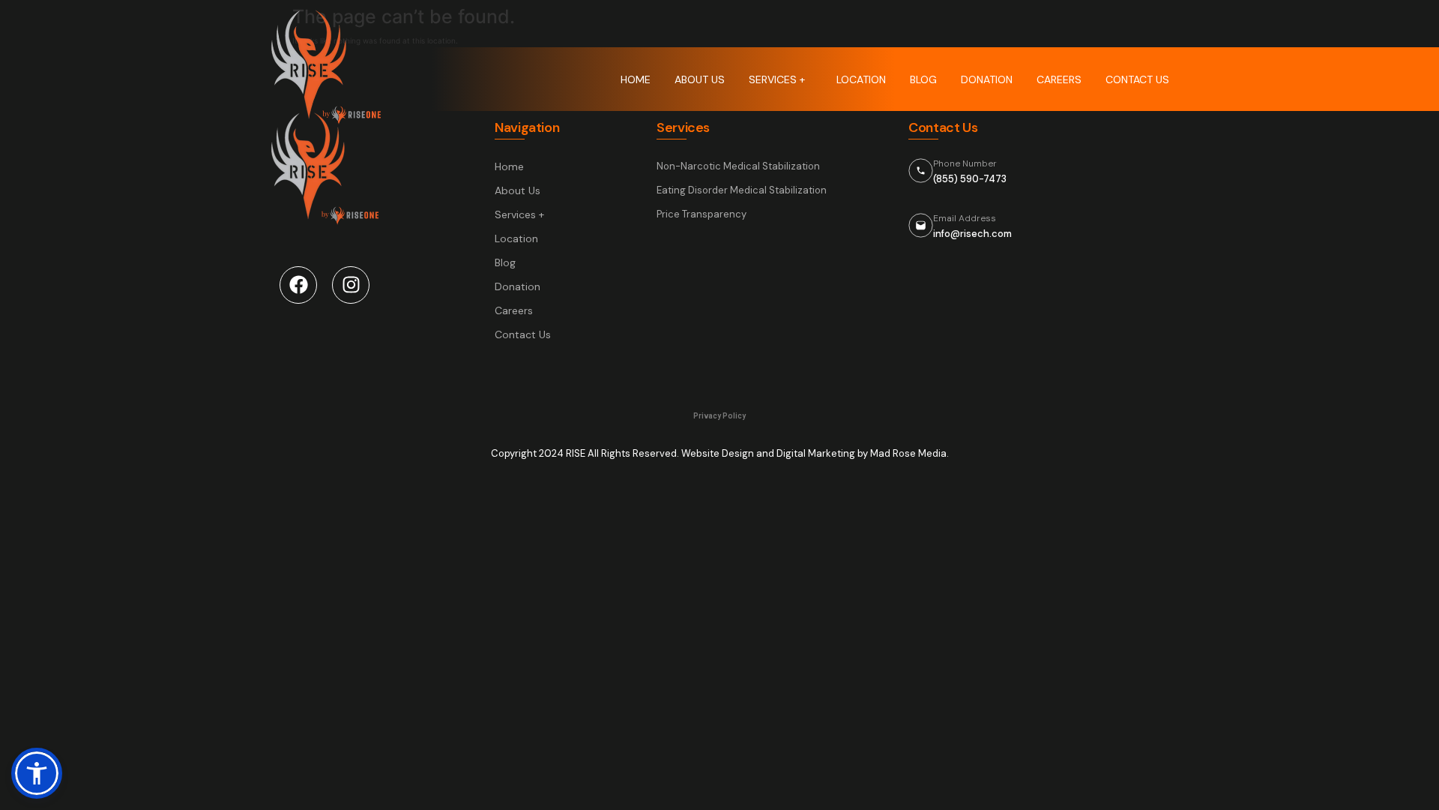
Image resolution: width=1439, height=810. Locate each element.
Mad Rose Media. (909, 453)
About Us (700, 79)
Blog (923, 79)
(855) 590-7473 (970, 178)
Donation (987, 79)
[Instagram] (350, 285)
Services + (777, 79)
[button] (36, 773)
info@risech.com (972, 233)
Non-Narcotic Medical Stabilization (738, 166)
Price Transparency (701, 214)
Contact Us (1137, 79)
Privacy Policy (719, 416)
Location (861, 79)
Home (636, 79)
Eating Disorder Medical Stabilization (742, 190)
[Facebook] (298, 285)
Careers (1059, 79)
